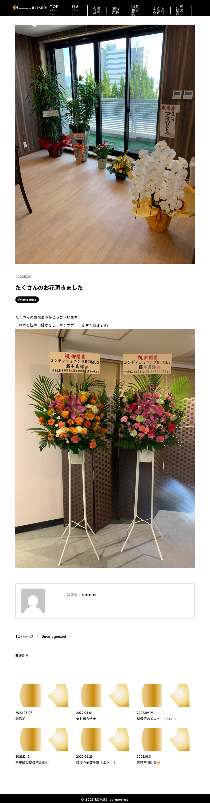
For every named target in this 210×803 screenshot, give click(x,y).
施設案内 (116, 10)
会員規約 (97, 10)
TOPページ (54, 10)
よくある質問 (158, 10)
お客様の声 (180, 10)
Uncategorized (27, 299)
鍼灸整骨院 (135, 10)
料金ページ (76, 10)
